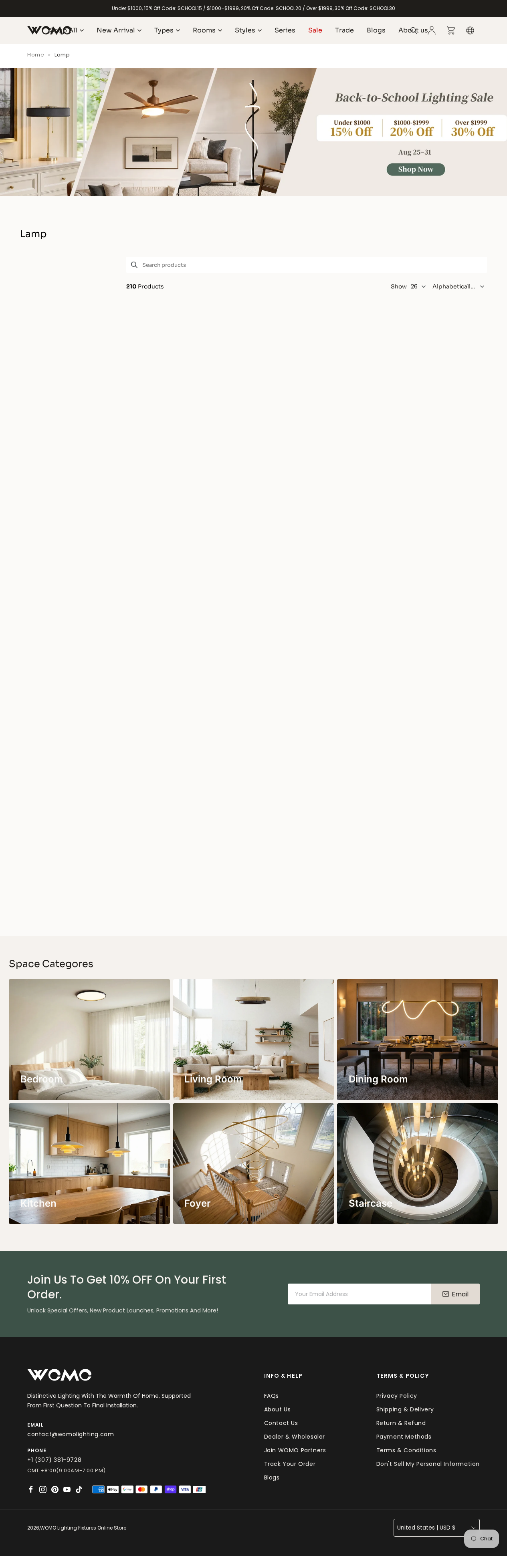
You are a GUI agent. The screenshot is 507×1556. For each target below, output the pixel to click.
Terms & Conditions (406, 1450)
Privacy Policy (396, 1396)
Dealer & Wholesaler (294, 1437)
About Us (277, 1409)
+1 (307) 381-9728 (54, 1460)
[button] (459, 286)
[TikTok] (79, 1489)
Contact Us (281, 1423)
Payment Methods (404, 1437)
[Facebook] (30, 1489)
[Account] (431, 30)
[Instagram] (42, 1489)
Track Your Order (290, 1464)
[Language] (470, 30)
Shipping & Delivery (405, 1409)
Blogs (272, 1477)
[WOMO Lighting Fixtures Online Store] (59, 1375)
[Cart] (451, 30)
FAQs (271, 1396)
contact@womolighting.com (70, 1434)
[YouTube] (67, 1489)
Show (399, 286)
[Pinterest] (55, 1489)
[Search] (414, 30)
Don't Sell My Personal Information (428, 1464)
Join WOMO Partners (295, 1450)
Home (35, 54)
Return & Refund (401, 1423)
